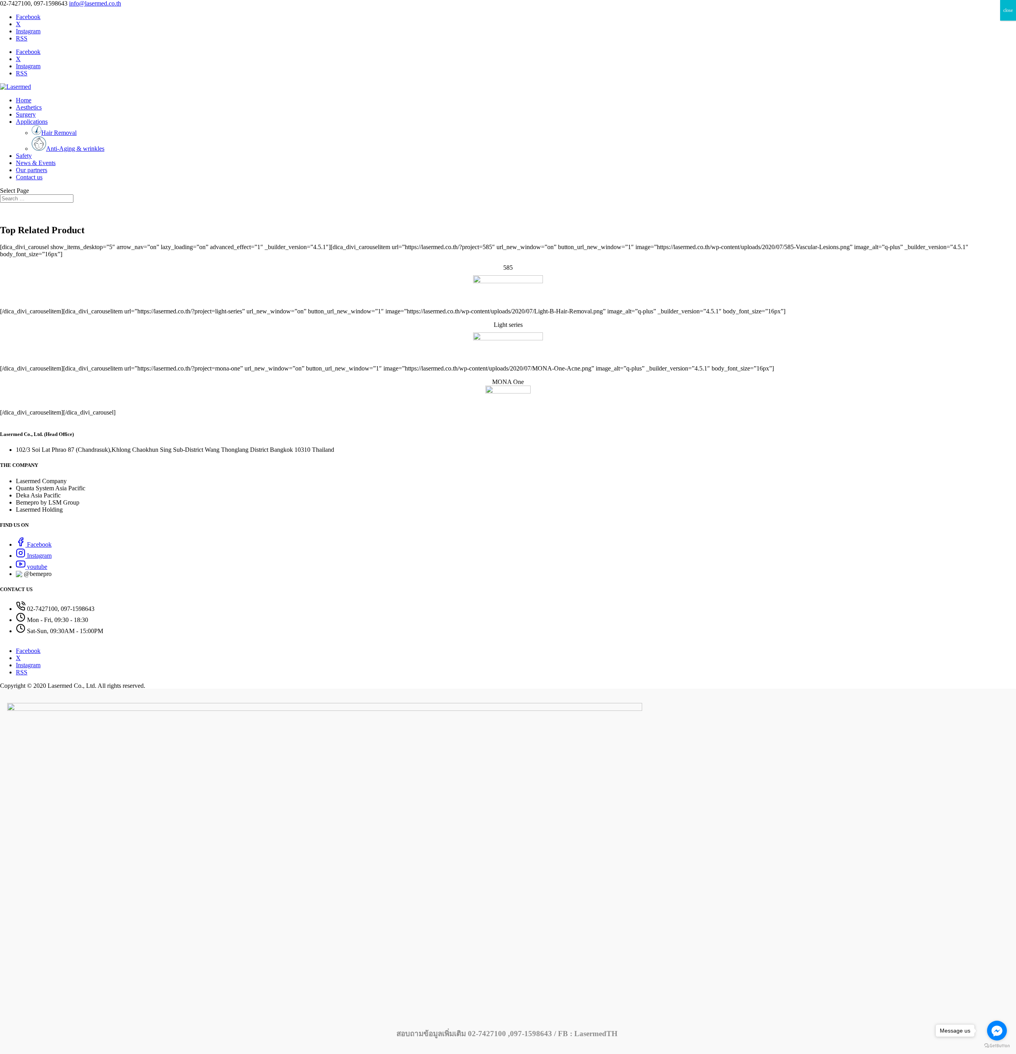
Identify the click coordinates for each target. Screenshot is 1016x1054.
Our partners (31, 170)
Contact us (29, 177)
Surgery (26, 114)
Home (23, 100)
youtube (36, 566)
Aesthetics (29, 107)
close (1008, 10)
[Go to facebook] (997, 1031)
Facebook (38, 544)
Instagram (38, 555)
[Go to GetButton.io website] (997, 1045)
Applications (32, 121)
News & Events (36, 162)
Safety (24, 155)
